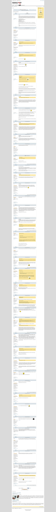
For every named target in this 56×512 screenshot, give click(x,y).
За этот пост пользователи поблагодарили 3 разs (31, 133)
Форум (19, 5)
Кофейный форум (15, 9)
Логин (40, 0)
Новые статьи (20, 508)
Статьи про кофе (16, 5)
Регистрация (43, 0)
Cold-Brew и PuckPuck (16, 500)
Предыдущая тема (30, 9)
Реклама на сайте (16, 508)
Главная (13, 5)
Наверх (15, 51)
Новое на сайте (23, 5)
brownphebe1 (39, 17)
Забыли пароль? (40, 14)
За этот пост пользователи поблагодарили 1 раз (31, 267)
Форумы (18, 9)
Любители (14, 494)
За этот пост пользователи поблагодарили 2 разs (31, 230)
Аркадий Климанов (17, 494)
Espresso (27, 9)
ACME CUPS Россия (18, 0)
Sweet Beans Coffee (14, 0)
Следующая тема (34, 9)
